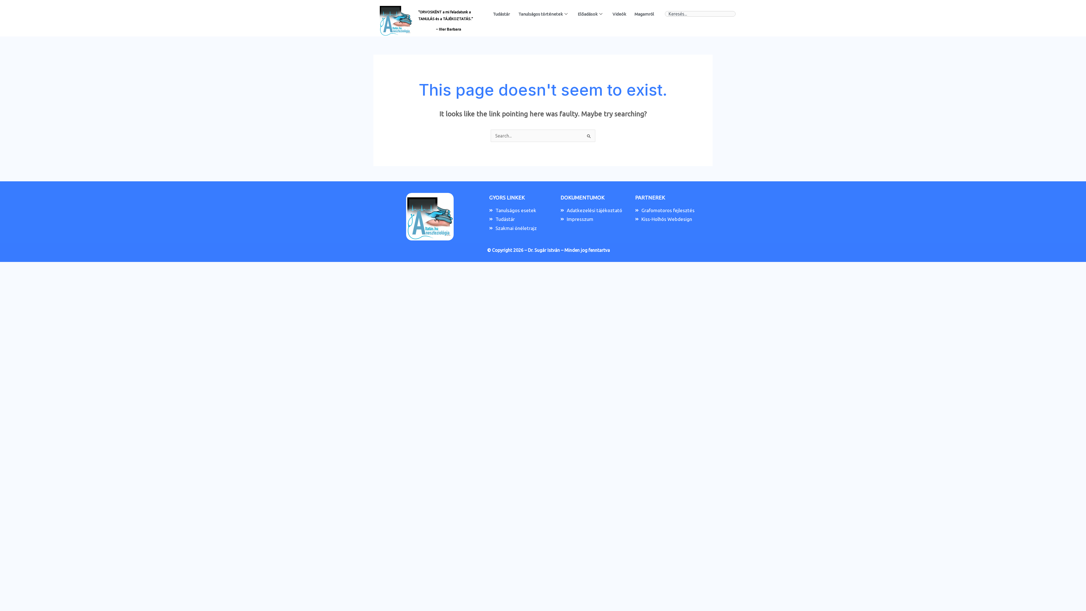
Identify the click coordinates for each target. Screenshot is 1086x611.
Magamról (644, 14)
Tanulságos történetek (540, 14)
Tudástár (501, 14)
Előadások (588, 14)
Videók (619, 14)
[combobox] (700, 14)
